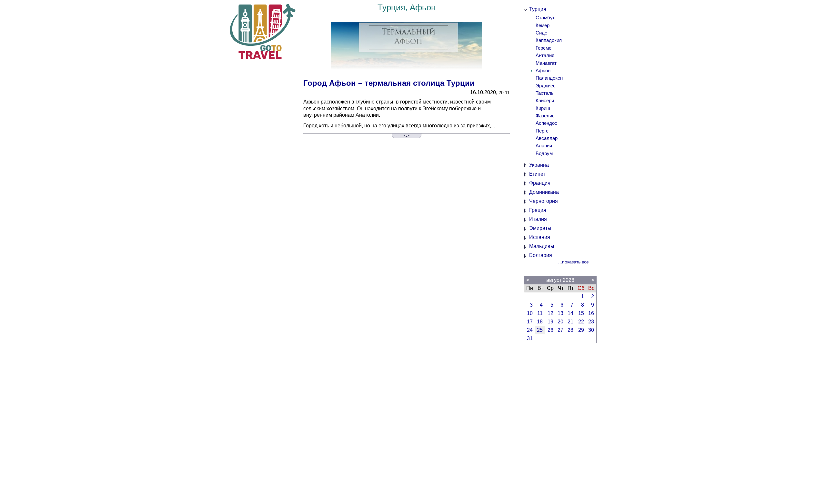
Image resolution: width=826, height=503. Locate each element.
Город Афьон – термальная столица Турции (389, 83)
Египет (537, 174)
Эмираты (540, 228)
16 (591, 313)
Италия (538, 219)
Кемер (542, 25)
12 (550, 313)
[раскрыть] (406, 135)
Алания (544, 145)
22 (581, 321)
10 (530, 313)
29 (581, 330)
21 (570, 321)
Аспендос (546, 123)
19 (550, 321)
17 (530, 321)
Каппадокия (549, 40)
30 (591, 330)
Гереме (543, 48)
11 (540, 313)
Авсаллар (547, 138)
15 (581, 313)
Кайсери (545, 100)
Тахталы (545, 93)
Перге (542, 130)
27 (560, 330)
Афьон (543, 70)
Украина (539, 165)
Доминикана (544, 192)
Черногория (543, 201)
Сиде (541, 32)
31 (530, 338)
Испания (539, 237)
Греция (537, 210)
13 (560, 313)
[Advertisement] (560, 426)
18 (540, 321)
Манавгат (546, 63)
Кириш (543, 108)
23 (591, 321)
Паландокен (549, 78)
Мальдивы (541, 246)
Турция (537, 9)
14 (570, 313)
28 (570, 330)
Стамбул (546, 17)
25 (540, 330)
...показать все (573, 262)
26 (550, 330)
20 (560, 321)
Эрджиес (546, 85)
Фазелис (545, 115)
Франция (539, 183)
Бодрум (544, 153)
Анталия (545, 55)
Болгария (540, 255)
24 (530, 330)
